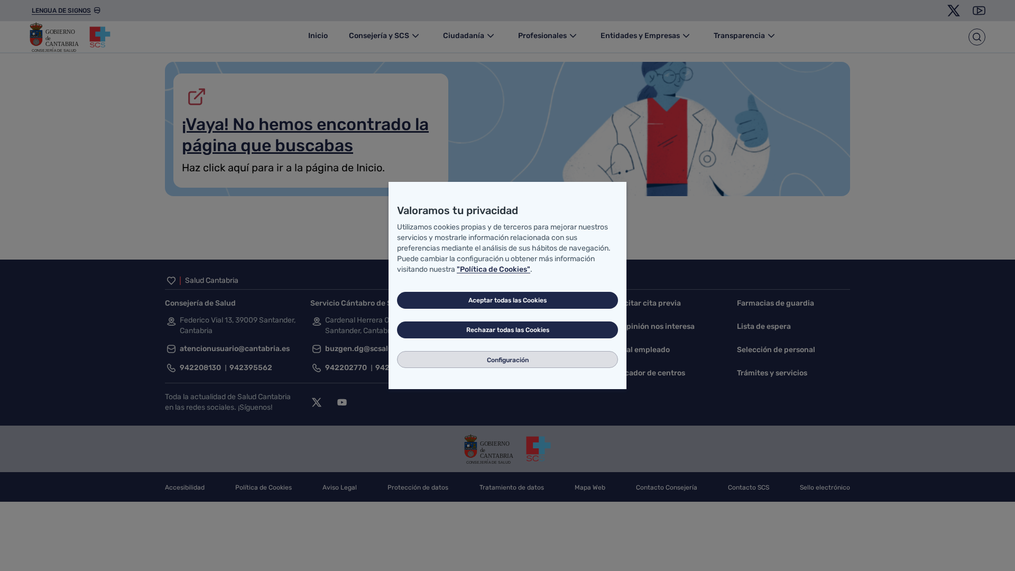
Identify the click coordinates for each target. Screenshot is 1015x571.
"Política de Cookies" (493, 269)
